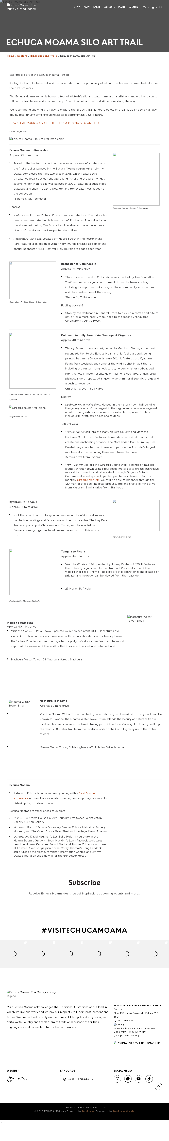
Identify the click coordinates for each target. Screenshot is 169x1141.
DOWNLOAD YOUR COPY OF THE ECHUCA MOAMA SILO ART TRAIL (55, 123)
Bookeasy (88, 1111)
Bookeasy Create (124, 1111)
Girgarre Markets (88, 480)
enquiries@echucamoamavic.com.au (134, 1028)
